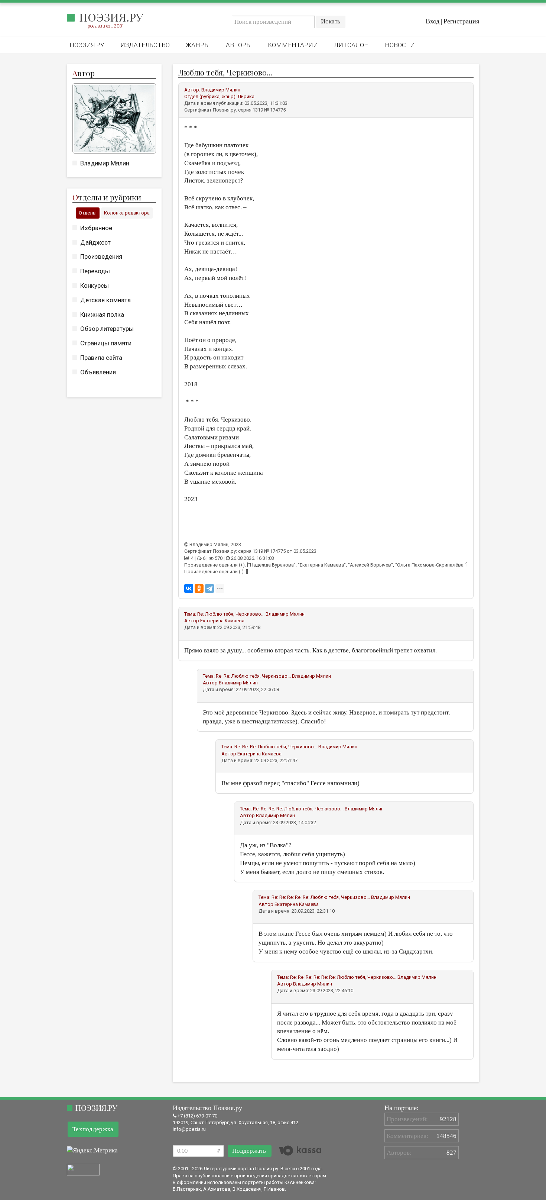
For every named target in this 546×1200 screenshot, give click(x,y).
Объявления (98, 372)
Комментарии (293, 45)
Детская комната (105, 300)
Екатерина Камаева (222, 620)
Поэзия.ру (111, 17)
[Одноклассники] (199, 588)
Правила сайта (101, 357)
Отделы (88, 213)
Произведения (101, 256)
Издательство (145, 45)
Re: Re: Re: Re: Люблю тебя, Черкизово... (298, 809)
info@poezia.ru (189, 1129)
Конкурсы (94, 285)
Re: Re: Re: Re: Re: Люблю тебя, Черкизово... (321, 897)
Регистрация (461, 21)
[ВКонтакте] (188, 588)
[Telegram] (209, 588)
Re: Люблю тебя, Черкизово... (230, 614)
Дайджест (95, 242)
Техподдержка (93, 1129)
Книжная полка (102, 314)
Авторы (239, 45)
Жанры (198, 45)
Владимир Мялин (104, 163)
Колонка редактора (127, 213)
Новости (400, 45)
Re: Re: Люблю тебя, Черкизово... (253, 676)
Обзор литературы (107, 328)
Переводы (95, 271)
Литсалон (351, 45)
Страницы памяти (105, 343)
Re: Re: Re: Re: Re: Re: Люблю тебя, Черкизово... (343, 977)
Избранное (96, 228)
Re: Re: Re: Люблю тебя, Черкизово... (275, 746)
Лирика (246, 96)
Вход (432, 21)
